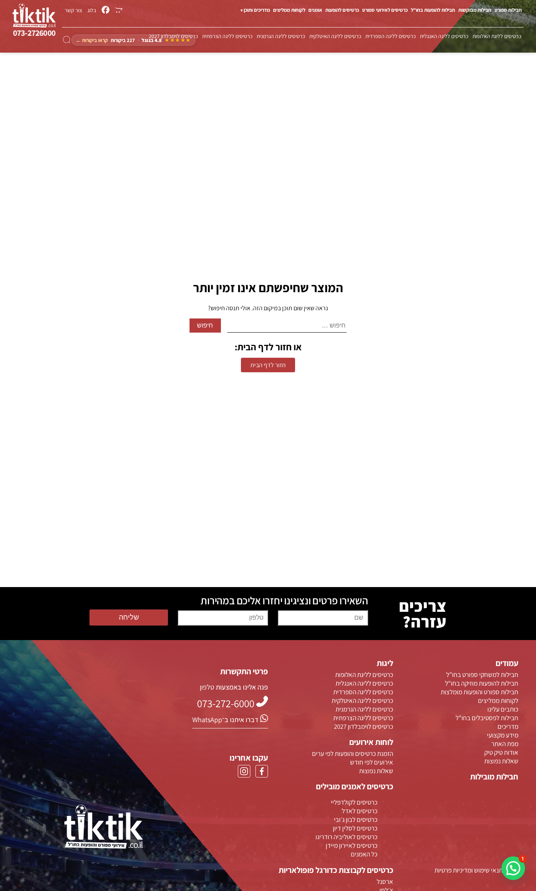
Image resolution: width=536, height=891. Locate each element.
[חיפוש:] (287, 326)
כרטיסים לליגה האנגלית (444, 36)
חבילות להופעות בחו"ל (433, 10)
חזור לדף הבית (268, 365)
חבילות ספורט (508, 10)
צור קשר (73, 10)
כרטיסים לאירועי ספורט (385, 10)
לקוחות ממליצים (289, 10)
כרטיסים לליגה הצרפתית (227, 36)
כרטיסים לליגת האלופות (496, 36)
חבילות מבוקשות (474, 10)
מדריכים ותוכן (257, 10)
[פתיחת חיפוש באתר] (66, 40)
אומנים (315, 10)
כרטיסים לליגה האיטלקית (335, 36)
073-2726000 (34, 32)
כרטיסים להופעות (342, 10)
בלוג (92, 10)
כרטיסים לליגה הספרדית (390, 36)
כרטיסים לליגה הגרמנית (281, 36)
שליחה (129, 617)
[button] (513, 868)
